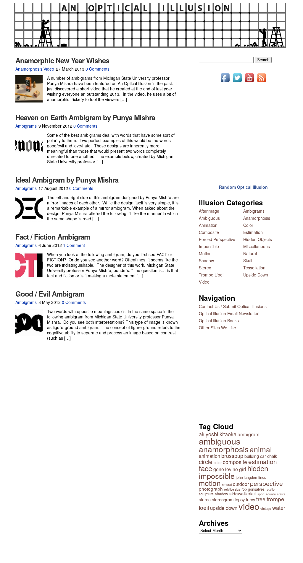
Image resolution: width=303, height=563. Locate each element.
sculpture (206, 493)
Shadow (206, 260)
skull (252, 494)
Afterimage (209, 211)
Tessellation (254, 268)
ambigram (249, 434)
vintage (265, 508)
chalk (272, 456)
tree (260, 499)
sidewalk (238, 493)
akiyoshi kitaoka (217, 434)
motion (210, 483)
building (251, 456)
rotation (271, 489)
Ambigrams (26, 126)
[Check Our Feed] (261, 82)
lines (262, 477)
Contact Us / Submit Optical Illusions (233, 306)
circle (205, 462)
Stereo (205, 268)
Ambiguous (209, 218)
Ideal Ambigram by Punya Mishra (66, 180)
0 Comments (97, 69)
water (278, 507)
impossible (217, 475)
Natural (250, 253)
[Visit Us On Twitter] (237, 82)
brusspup (232, 455)
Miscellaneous (256, 246)
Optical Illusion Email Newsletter (229, 313)
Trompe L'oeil (211, 275)
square (271, 494)
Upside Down (255, 275)
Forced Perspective (217, 239)
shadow (221, 494)
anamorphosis (224, 449)
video (248, 506)
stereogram (222, 499)
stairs (281, 494)
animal (261, 449)
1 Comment (74, 245)
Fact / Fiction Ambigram (52, 237)
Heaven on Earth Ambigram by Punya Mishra (85, 117)
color (218, 462)
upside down (223, 507)
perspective (266, 483)
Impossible (209, 246)
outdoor (241, 484)
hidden (257, 468)
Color (248, 225)
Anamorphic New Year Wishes (62, 60)
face (205, 468)
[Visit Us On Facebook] (225, 82)
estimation (262, 461)
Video (48, 69)
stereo (205, 499)
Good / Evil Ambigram (49, 294)
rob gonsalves (253, 489)
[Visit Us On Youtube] (249, 82)
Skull (247, 260)
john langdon (246, 477)
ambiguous (219, 441)
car (263, 456)
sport (261, 494)
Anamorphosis (28, 69)
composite (235, 462)
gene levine (225, 469)
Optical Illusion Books (219, 320)
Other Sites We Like (217, 328)
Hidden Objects (257, 239)
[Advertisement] (243, 129)
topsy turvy (245, 499)
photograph (211, 488)
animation (209, 455)
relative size (232, 489)
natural (227, 484)
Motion (205, 253)
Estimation (253, 232)
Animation (208, 225)
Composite (209, 232)
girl (242, 469)
